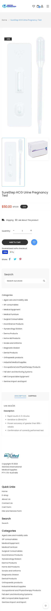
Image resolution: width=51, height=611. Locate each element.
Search (5, 523)
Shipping (9, 220)
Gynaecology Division (13, 328)
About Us (6, 499)
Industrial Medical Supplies (15, 362)
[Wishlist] (34, 242)
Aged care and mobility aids (16, 300)
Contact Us (7, 503)
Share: (5, 259)
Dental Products (11, 352)
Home (5, 20)
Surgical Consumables (13, 319)
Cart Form (6, 507)
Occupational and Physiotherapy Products (22, 367)
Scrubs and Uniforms (13, 343)
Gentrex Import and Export (15, 381)
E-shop (5, 495)
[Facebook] (10, 259)
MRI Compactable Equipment (16, 376)
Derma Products (11, 333)
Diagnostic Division (12, 348)
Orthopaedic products (13, 357)
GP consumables (11, 305)
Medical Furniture (11, 314)
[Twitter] (15, 259)
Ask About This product (28, 220)
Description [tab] (20, 396)
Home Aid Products (12, 338)
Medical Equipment (12, 309)
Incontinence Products (13, 324)
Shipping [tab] (32, 396)
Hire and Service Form (12, 511)
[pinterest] (20, 259)
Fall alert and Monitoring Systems (18, 372)
